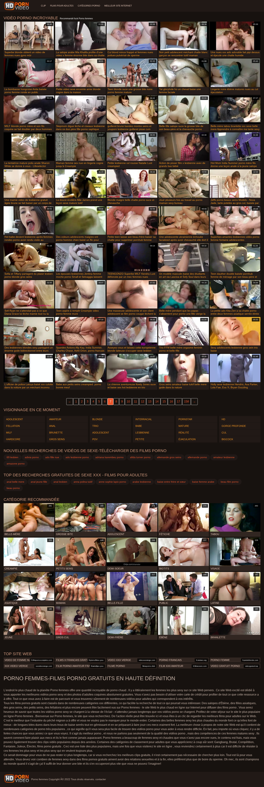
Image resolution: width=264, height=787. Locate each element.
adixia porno (32, 457)
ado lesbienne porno (77, 457)
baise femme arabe (203, 481)
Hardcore (13, 439)
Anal (52, 425)
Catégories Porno (89, 6)
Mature (184, 425)
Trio (95, 425)
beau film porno (229, 481)
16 (171, 401)
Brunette (56, 432)
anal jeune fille (39, 481)
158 (186, 401)
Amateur (55, 419)
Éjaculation (187, 439)
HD (223, 419)
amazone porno (16, 463)
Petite (139, 439)
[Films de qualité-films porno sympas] (17, 6)
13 (149, 401)
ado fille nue (52, 457)
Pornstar (185, 419)
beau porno (13, 488)
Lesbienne (142, 432)
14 (157, 401)
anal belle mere (15, 481)
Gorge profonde (234, 425)
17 (178, 401)
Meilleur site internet (118, 6)
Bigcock (227, 439)
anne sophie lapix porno (112, 481)
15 (164, 401)
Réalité (184, 432)
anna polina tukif (83, 481)
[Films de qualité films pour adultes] (16, 778)
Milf (9, 432)
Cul (224, 432)
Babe (138, 425)
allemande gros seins (169, 457)
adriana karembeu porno (109, 457)
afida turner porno (140, 457)
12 (142, 401)
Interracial (143, 419)
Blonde (97, 419)
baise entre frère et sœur (171, 481)
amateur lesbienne (224, 457)
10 (128, 401)
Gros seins (57, 439)
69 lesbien (12, 457)
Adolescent (14, 419)
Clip (43, 6)
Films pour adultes (61, 6)
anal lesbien (60, 481)
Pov (95, 439)
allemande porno (197, 457)
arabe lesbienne (142, 481)
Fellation (13, 425)
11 (135, 401)
